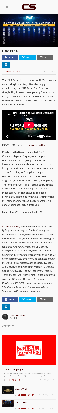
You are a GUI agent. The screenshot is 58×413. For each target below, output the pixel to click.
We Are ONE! (21, 389)
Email (46, 57)
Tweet (29, 57)
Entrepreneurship (12, 72)
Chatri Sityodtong (17, 315)
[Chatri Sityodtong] (29, 7)
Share (11, 57)
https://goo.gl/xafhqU (35, 145)
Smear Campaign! (13, 369)
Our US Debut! (21, 402)
